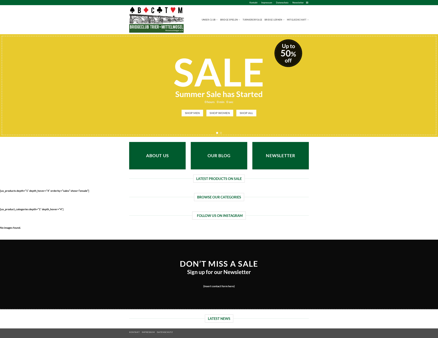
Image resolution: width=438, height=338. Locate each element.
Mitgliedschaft (297, 19)
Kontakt (253, 2)
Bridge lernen (273, 19)
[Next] (425, 85)
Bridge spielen (229, 19)
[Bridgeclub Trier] (156, 20)
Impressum (266, 2)
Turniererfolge (252, 19)
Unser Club (209, 19)
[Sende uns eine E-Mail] (307, 3)
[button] (298, 2)
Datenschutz (282, 2)
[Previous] (13, 85)
